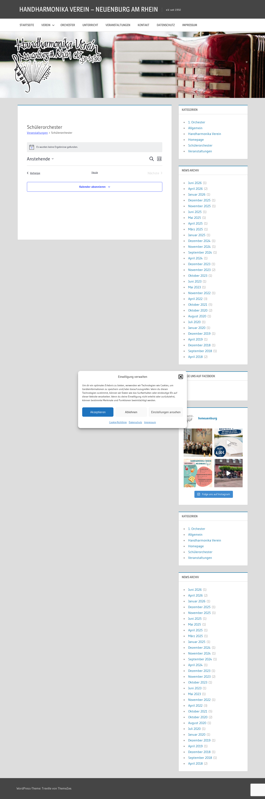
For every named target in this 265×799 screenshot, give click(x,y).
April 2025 (195, 223)
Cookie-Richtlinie (118, 422)
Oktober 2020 (197, 310)
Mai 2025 (194, 217)
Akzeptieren (98, 412)
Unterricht (90, 25)
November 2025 (199, 206)
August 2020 (197, 316)
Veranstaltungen (118, 25)
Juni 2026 (195, 183)
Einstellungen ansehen (166, 412)
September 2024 (200, 252)
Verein (45, 25)
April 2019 (195, 339)
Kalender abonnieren (92, 187)
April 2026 (195, 189)
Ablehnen (131, 412)
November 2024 (199, 246)
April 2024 (195, 258)
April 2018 (195, 357)
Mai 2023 (194, 287)
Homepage (196, 139)
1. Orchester (196, 122)
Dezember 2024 (199, 241)
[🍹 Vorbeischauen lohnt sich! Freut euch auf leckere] (198, 473)
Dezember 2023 (199, 264)
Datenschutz (135, 422)
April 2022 (195, 299)
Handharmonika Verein (204, 134)
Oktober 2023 (197, 275)
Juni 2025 (195, 212)
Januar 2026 (196, 194)
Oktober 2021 (197, 304)
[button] (181, 377)
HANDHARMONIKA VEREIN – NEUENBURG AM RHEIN (88, 9)
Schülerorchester (200, 145)
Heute (95, 172)
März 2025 (195, 229)
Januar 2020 (196, 328)
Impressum (150, 422)
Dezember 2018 (199, 345)
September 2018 (200, 351)
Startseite (27, 25)
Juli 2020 (194, 322)
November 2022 (199, 293)
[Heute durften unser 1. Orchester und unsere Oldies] (198, 442)
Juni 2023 (194, 281)
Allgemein (195, 128)
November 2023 (199, 270)
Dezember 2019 (199, 333)
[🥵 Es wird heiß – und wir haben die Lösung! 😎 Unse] (228, 442)
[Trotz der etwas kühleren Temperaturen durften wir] (228, 473)
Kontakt (143, 25)
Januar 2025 (196, 235)
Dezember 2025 (199, 200)
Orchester (67, 25)
